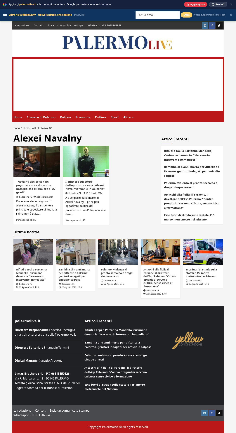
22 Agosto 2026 (26, 287)
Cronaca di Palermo (41, 117)
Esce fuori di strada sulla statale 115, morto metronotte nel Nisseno (189, 217)
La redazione (21, 25)
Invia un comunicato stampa (65, 25)
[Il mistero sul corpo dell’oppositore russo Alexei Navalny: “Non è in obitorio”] (86, 161)
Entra (186, 14)
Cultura (100, 117)
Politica (65, 117)
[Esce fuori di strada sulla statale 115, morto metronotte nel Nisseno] (203, 252)
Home (17, 117)
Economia (83, 117)
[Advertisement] (118, 85)
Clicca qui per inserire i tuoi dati (209, 14)
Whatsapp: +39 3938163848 (105, 25)
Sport (115, 117)
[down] (133, 117)
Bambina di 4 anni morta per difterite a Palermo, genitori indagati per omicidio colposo (192, 171)
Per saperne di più (26, 219)
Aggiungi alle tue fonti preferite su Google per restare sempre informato (59, 4)
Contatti (39, 25)
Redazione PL (25, 196)
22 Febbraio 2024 (45, 196)
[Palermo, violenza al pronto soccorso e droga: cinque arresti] (118, 252)
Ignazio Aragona (51, 360)
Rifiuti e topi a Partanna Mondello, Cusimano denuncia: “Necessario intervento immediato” (188, 155)
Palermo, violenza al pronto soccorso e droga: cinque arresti (190, 185)
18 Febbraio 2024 (94, 193)
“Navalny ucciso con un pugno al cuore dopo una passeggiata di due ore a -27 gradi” (35, 187)
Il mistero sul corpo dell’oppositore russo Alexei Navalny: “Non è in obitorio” (85, 185)
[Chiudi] (231, 4)
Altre (127, 117)
